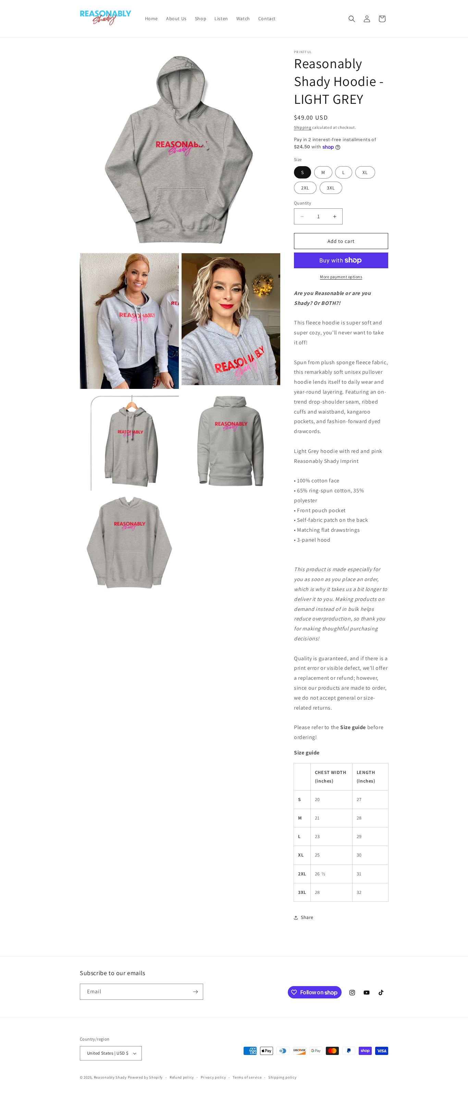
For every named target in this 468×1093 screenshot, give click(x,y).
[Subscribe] (195, 992)
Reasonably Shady (110, 1077)
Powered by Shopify (145, 1077)
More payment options (341, 276)
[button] (351, 18)
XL (365, 172)
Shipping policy (282, 1077)
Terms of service (247, 1077)
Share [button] (307, 917)
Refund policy (182, 1077)
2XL (305, 188)
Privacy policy (213, 1077)
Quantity (302, 203)
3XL (331, 188)
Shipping (302, 127)
